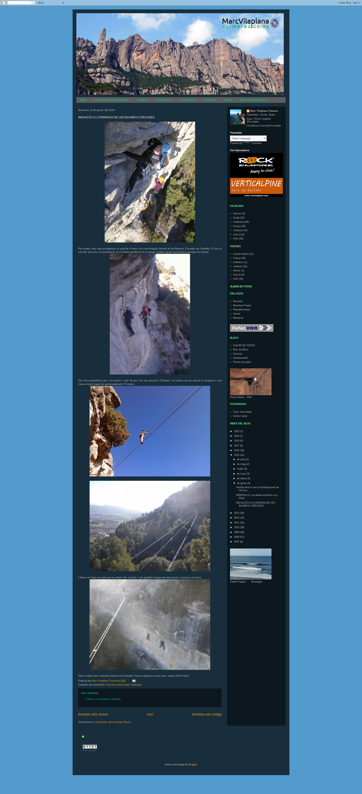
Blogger (193, 764)
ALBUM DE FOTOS (244, 345)
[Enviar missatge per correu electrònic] (134, 680)
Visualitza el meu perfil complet (264, 125)
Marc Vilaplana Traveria (264, 110)
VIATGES (209, 100)
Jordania (237, 230)
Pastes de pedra (242, 362)
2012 (237, 517)
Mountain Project (242, 305)
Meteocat (238, 317)
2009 (237, 532)
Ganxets (237, 353)
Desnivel (237, 301)
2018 (237, 440)
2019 (237, 436)
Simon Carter (240, 416)
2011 (237, 522)
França (237, 226)
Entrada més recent (93, 714)
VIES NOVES (188, 100)
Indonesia (238, 262)
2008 (237, 536)
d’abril (240, 468)
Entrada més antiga (207, 714)
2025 (237, 431)
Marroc (237, 270)
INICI (83, 100)
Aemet (236, 313)
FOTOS (227, 100)
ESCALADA (236, 206)
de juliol (241, 459)
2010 (237, 527)
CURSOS (142, 100)
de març (242, 473)
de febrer (242, 478)
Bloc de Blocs (240, 349)
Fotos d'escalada (242, 411)
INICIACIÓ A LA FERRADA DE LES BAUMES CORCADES (255, 504)
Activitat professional (117, 684)
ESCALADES (164, 100)
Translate (256, 143)
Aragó (236, 217)
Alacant (237, 213)
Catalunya (136, 684)
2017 (237, 445)
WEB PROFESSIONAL (254, 100)
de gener (242, 483)
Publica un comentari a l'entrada (103, 699)
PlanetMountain (241, 309)
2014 (237, 455)
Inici (150, 714)
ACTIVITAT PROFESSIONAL (111, 100)
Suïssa (237, 234)
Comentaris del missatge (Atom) (112, 722)
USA (235, 238)
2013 (237, 513)
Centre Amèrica (241, 253)
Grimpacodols (240, 357)
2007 (237, 541)
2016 (237, 450)
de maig (241, 464)
